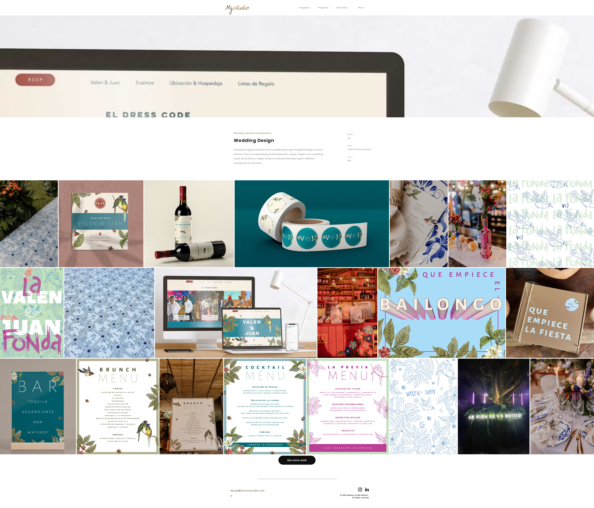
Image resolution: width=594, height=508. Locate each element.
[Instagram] (360, 489)
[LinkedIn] (367, 489)
